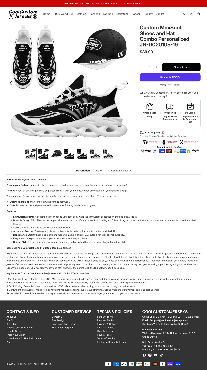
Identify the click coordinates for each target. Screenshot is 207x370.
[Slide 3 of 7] (56, 154)
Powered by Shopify (42, 364)
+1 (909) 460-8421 (157, 346)
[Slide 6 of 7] (95, 154)
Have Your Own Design (64, 324)
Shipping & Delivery (107, 324)
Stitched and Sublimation (19, 327)
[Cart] (198, 13)
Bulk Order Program (62, 327)
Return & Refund (105, 327)
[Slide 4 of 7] (69, 154)
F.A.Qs (9, 320)
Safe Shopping (105, 316)
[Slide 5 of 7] (82, 154)
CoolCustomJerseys (23, 364)
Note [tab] (99, 170)
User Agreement (105, 331)
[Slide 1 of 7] (30, 154)
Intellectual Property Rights (111, 342)
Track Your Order (15, 334)
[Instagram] (150, 355)
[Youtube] (156, 355)
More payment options (170, 85)
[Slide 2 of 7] (43, 154)
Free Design (58, 320)
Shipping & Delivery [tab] (119, 170)
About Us (11, 316)
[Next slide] (128, 83)
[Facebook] (144, 355)
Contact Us (58, 316)
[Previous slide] (10, 83)
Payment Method (106, 320)
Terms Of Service (106, 338)
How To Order (13, 331)
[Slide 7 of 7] (108, 154)
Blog (8, 342)
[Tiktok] (161, 355)
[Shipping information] (163, 132)
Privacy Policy (104, 334)
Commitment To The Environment (24, 338)
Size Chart (11, 324)
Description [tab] (83, 170)
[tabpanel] (103, 236)
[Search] (184, 13)
